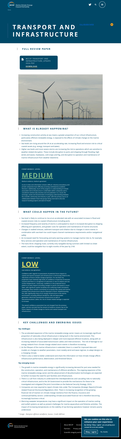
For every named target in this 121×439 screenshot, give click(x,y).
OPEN (102, 4)
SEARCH (95, 4)
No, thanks (104, 432)
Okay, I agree (91, 432)
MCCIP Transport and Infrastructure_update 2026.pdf (38, 61)
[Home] (20, 3)
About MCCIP (68, 425)
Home (9, 10)
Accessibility (80, 425)
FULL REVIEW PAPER (87, 25)
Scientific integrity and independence (77, 432)
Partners (67, 429)
